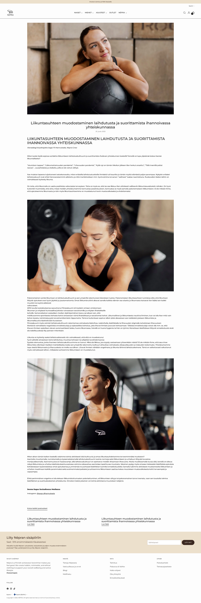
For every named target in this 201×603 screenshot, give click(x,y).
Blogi (65, 570)
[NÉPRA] (10, 12)
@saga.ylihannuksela (46, 494)
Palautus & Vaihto (117, 567)
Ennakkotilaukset (117, 578)
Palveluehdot (162, 563)
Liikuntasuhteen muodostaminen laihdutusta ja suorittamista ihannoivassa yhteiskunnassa (57, 520)
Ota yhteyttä (115, 574)
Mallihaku (67, 574)
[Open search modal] (184, 13)
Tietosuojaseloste (164, 567)
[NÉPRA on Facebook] (8, 589)
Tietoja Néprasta (70, 563)
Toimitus (113, 563)
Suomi (191, 6)
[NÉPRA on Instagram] (11, 589)
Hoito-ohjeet (115, 570)
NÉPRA (20, 597)
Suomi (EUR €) (21, 594)
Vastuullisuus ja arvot (72, 567)
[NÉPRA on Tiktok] (14, 589)
